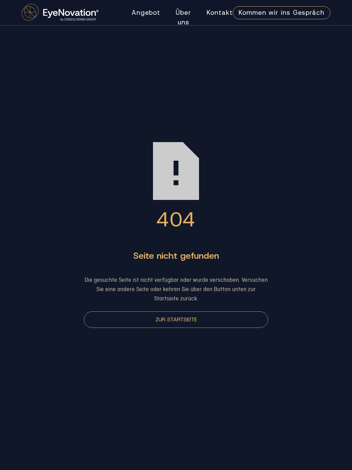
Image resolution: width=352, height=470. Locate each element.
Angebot (146, 12)
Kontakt (220, 12)
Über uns (183, 17)
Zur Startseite (176, 319)
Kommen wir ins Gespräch (281, 12)
